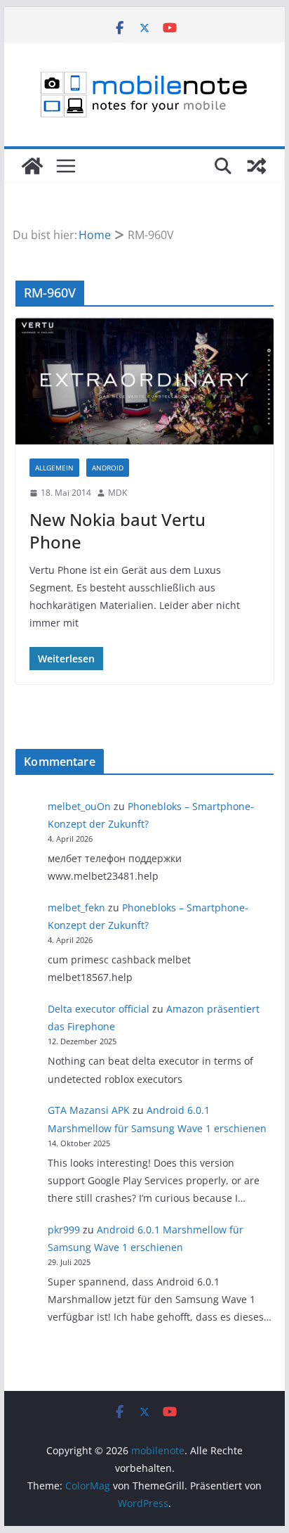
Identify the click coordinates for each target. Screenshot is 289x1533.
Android (107, 468)
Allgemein (54, 468)
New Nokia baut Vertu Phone (117, 530)
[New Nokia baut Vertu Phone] (144, 381)
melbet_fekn (76, 907)
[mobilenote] (32, 166)
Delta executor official (98, 1008)
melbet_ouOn (79, 806)
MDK (117, 493)
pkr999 (64, 1229)
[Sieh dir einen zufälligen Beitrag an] (257, 166)
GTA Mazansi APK (89, 1110)
